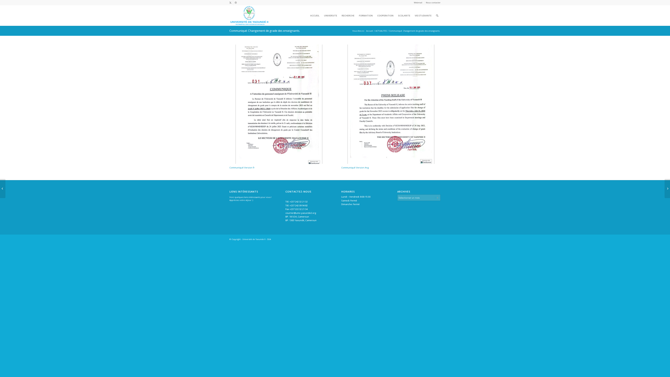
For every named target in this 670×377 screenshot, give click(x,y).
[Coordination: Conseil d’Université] (2, 188)
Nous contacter (433, 2)
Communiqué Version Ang (355, 167)
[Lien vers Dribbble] (235, 2)
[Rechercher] (437, 15)
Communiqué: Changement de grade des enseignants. (264, 31)
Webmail (418, 2)
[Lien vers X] (230, 2)
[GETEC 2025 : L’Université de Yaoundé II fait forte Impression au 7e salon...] (667, 188)
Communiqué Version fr (242, 167)
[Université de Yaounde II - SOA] (249, 15)
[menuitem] (418, 2)
